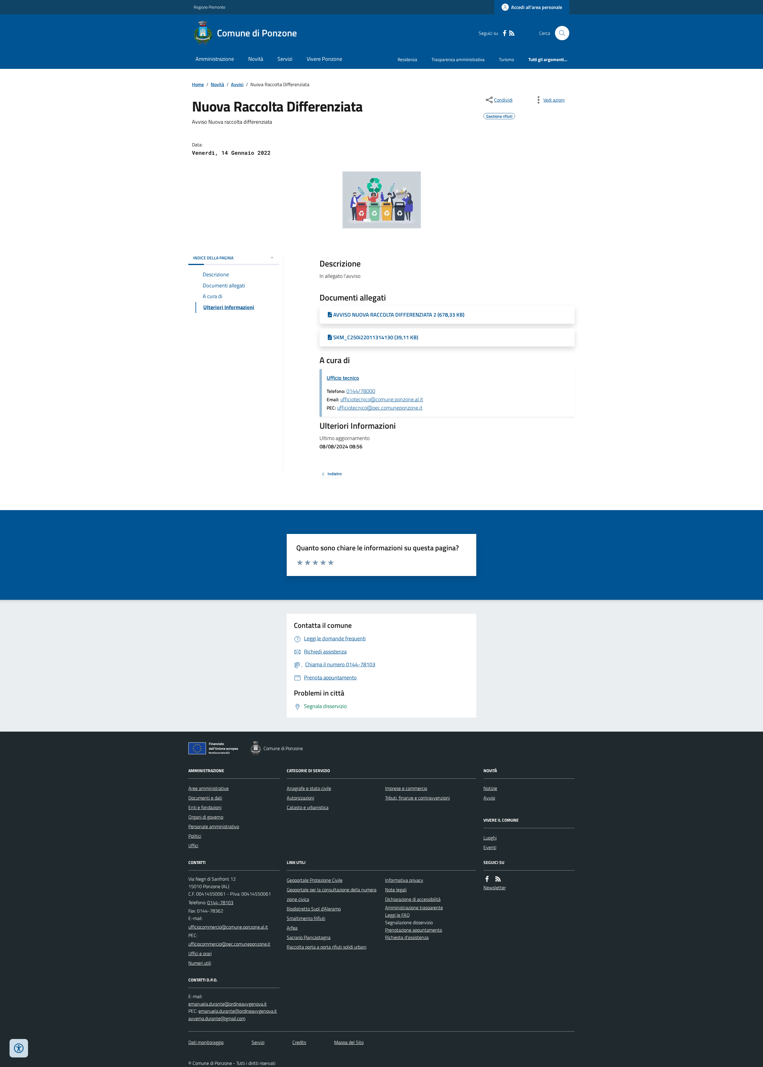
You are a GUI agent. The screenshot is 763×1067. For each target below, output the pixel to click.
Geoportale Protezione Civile (314, 880)
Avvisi (237, 84)
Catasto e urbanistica (307, 807)
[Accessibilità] (19, 1048)
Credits (299, 1042)
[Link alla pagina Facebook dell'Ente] (487, 879)
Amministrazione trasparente (414, 907)
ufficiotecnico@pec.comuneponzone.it (379, 408)
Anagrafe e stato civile (309, 788)
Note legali (396, 889)
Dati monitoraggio (206, 1042)
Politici (194, 836)
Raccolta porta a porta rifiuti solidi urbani (326, 946)
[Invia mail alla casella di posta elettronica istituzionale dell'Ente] (228, 927)
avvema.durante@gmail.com (216, 1018)
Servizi (284, 59)
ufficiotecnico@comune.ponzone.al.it (381, 399)
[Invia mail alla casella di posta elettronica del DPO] (227, 1004)
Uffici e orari (200, 953)
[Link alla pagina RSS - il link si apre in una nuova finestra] (511, 33)
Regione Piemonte (209, 7)
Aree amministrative (208, 788)
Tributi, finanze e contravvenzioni (417, 797)
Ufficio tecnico (343, 378)
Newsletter (494, 887)
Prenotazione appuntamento (413, 929)
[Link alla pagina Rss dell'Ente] (498, 879)
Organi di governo (205, 816)
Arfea (292, 927)
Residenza (407, 59)
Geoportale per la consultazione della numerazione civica (331, 894)
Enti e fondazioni (204, 807)
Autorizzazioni (300, 797)
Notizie (490, 788)
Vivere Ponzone (324, 59)
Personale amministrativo (213, 826)
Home (198, 84)
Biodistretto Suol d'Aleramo (314, 908)
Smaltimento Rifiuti (306, 918)
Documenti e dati (205, 797)
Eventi (489, 847)
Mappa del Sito (349, 1042)
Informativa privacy (404, 880)
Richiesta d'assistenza (407, 937)
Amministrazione (215, 59)
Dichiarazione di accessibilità (413, 899)
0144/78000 (360, 391)
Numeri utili (199, 963)
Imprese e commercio (406, 788)
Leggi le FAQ (397, 915)
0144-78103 (220, 902)
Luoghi (490, 837)
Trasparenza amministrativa (458, 59)
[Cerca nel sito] (559, 33)
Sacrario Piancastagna (309, 937)
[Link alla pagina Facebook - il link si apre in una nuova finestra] (504, 33)
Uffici (193, 845)
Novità (255, 59)
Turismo (506, 59)
